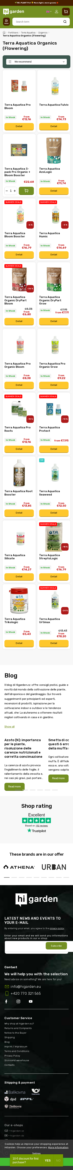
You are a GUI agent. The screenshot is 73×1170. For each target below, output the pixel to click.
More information (58, 1147)
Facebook (10, 1002)
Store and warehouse (16, 1060)
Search (65, 21)
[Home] (4, 32)
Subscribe (56, 946)
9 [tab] (66, 877)
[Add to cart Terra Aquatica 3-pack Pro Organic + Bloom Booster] (26, 191)
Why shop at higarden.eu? (19, 1023)
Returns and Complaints (18, 1028)
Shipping (9, 1037)
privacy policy (57, 928)
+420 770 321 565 (26, 993)
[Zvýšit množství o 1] (15, 191)
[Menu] (6, 22)
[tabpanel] (24, 762)
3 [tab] (21, 877)
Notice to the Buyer (15, 1032)
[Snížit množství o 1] (7, 191)
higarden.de (17, 1135)
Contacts (9, 1065)
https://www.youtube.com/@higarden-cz (32, 1002)
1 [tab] (7, 877)
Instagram (23, 1002)
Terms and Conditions (16, 1051)
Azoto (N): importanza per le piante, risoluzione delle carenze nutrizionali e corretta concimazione (23, 748)
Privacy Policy (12, 1055)
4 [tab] (29, 877)
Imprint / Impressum (15, 1046)
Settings (36, 1153)
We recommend (23, 61)
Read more (14, 786)
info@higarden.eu (26, 986)
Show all (9, 726)
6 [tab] (44, 877)
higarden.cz (17, 1131)
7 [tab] (51, 877)
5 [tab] (36, 877)
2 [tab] (14, 877)
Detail (19, 126)
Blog (7, 1042)
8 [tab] (59, 877)
